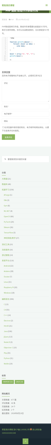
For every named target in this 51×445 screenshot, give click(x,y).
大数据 (4, 179)
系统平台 (5, 260)
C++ (5, 315)
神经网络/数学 (10, 238)
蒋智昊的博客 (8, 5)
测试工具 (5, 244)
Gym (5, 205)
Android (7, 266)
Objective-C (8, 347)
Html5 (6, 326)
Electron (7, 320)
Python (7, 358)
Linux (6, 282)
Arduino (7, 271)
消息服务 (5, 250)
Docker (7, 276)
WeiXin (6, 364)
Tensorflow (8, 232)
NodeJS (7, 342)
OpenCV (7, 216)
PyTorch (7, 222)
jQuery (6, 337)
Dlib (5, 200)
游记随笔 (5, 255)
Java (6, 331)
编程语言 (5, 299)
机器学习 (5, 189)
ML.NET (7, 211)
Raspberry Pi (9, 287)
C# (5, 310)
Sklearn (7, 227)
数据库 (4, 184)
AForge (7, 195)
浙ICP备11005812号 (21, 429)
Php (12, 19)
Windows (7, 293)
